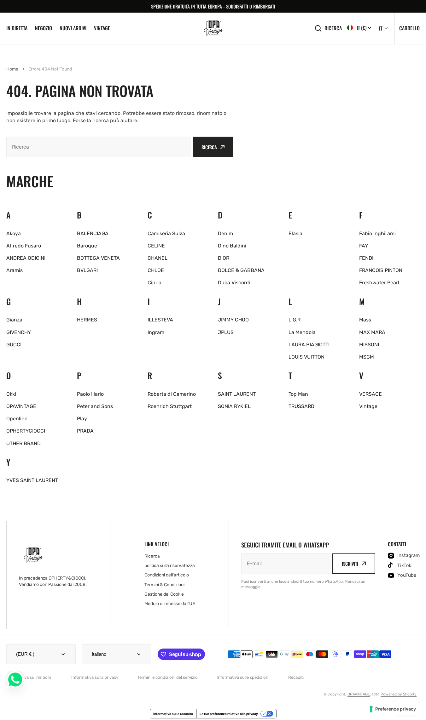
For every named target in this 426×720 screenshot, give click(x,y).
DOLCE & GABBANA (241, 270)
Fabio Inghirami (377, 233)
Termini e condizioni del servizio (167, 677)
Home (12, 69)
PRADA (85, 431)
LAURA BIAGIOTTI (309, 345)
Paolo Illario (90, 394)
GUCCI (13, 345)
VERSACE (370, 394)
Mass (365, 320)
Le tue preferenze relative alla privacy (229, 714)
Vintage (102, 28)
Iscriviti (350, 563)
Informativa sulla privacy (94, 677)
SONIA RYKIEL (234, 406)
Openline (16, 419)
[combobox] (98, 147)
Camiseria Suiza (166, 233)
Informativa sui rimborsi (29, 677)
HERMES (87, 320)
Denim (225, 233)
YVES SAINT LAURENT (32, 480)
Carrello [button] (409, 28)
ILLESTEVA (160, 320)
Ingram (156, 332)
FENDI (366, 258)
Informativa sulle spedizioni (243, 677)
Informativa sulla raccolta (173, 714)
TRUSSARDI (302, 406)
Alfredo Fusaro (23, 246)
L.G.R (295, 320)
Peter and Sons (95, 406)
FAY (363, 246)
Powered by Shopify (399, 694)
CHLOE (156, 270)
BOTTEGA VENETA (98, 258)
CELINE (156, 246)
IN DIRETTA (16, 28)
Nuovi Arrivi (73, 28)
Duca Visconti (234, 283)
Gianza (14, 320)
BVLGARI (87, 270)
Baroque (87, 246)
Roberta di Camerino (172, 394)
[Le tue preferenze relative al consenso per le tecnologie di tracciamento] (393, 709)
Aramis (14, 270)
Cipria (154, 283)
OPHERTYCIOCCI (25, 431)
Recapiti (296, 677)
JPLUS (226, 332)
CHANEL (157, 258)
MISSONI (369, 345)
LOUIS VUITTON (306, 357)
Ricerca (333, 28)
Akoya (13, 233)
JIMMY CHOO (233, 320)
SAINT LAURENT (237, 394)
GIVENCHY (18, 332)
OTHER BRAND (23, 443)
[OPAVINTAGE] (213, 28)
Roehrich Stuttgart (170, 406)
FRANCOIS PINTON (380, 270)
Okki (11, 394)
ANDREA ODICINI (25, 258)
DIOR (223, 258)
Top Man (298, 394)
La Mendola (302, 332)
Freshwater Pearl (379, 283)
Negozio (43, 28)
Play (82, 419)
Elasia (295, 233)
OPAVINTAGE (21, 406)
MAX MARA (372, 332)
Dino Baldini (232, 246)
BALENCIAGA (92, 233)
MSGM (366, 357)
